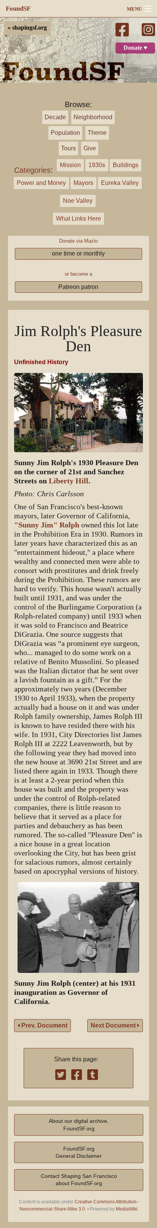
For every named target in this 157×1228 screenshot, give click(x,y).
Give (89, 148)
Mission (70, 165)
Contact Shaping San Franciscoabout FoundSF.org (79, 1179)
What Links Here (78, 218)
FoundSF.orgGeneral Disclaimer (79, 1152)
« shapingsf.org (27, 27)
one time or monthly (78, 253)
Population (65, 132)
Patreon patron (78, 287)
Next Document (114, 1025)
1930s (96, 165)
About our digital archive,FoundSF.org (79, 1124)
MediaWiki (127, 1209)
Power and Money (41, 183)
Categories (32, 170)
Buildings (125, 165)
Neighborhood (93, 117)
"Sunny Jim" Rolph (46, 525)
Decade (55, 117)
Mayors (83, 183)
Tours (68, 148)
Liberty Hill (68, 481)
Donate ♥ (135, 47)
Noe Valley (78, 200)
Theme (97, 132)
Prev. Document (43, 1025)
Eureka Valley (120, 183)
